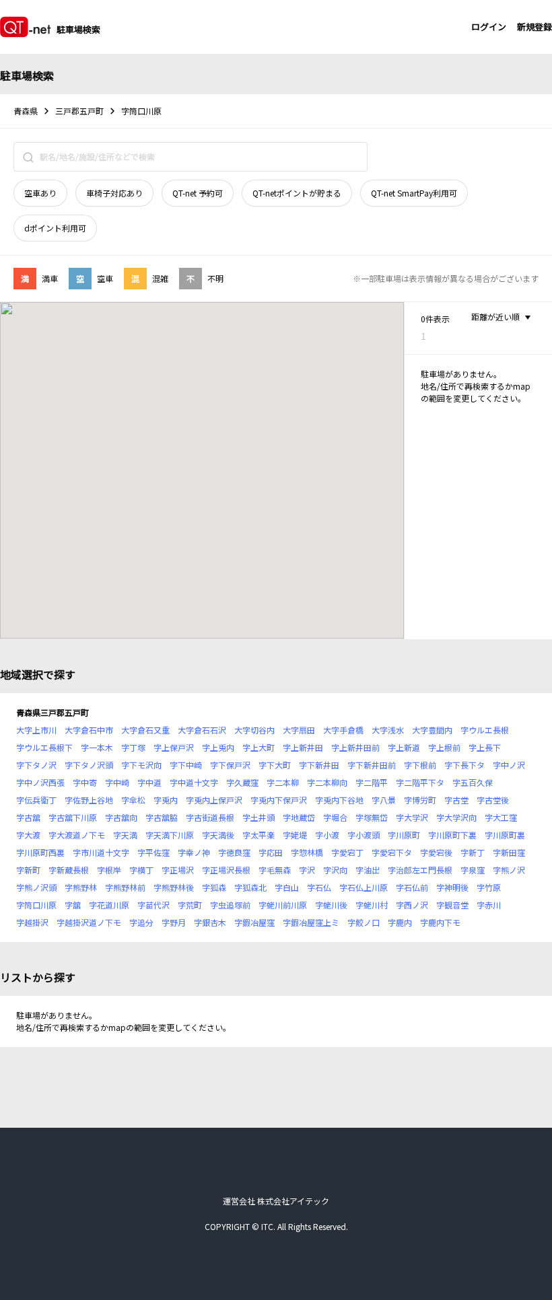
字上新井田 (303, 747)
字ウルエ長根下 (44, 747)
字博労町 (420, 799)
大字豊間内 (432, 729)
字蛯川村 (371, 904)
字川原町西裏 (40, 852)
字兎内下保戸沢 (278, 799)
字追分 (141, 922)
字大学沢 (412, 817)
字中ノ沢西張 (40, 782)
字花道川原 (109, 904)
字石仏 (319, 887)
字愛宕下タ (392, 852)
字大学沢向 (456, 817)
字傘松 (133, 799)
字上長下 (485, 747)
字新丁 (472, 852)
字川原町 (404, 834)
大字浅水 (388, 729)
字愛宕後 (436, 852)
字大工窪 (501, 817)
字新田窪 (509, 852)
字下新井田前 (371, 764)
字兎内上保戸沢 (214, 799)
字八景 (384, 799)
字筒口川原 (36, 904)
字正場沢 (178, 869)
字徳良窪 (234, 852)
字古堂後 (493, 799)
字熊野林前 (125, 887)
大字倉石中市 (89, 729)
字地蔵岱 (299, 817)
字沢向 (335, 869)
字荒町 (190, 904)
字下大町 (274, 764)
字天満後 (218, 834)
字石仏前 (412, 887)
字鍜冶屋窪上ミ (311, 922)
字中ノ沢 (509, 764)
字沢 (307, 869)
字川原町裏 (505, 834)
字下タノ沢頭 (89, 764)
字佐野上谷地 (89, 799)
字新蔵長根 (68, 869)
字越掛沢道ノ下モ (89, 922)
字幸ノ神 (194, 852)
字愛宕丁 (347, 852)
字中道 (149, 782)
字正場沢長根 (226, 869)
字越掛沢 (32, 922)
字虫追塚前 (230, 904)
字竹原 (489, 887)
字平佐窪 (153, 852)
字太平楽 (258, 834)
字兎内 (165, 799)
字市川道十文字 (101, 852)
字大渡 (28, 834)
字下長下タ (464, 764)
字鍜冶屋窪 (254, 922)
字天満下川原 (169, 834)
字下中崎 (186, 764)
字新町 (28, 869)
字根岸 (109, 869)
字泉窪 (472, 869)
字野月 (174, 922)
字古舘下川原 (72, 817)
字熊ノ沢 (509, 869)
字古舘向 (121, 817)
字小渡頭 (363, 834)
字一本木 (97, 747)
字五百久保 (472, 782)
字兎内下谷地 (339, 799)
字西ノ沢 (412, 904)
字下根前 (420, 764)
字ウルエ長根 (484, 729)
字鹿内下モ (440, 922)
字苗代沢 (153, 904)
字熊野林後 (173, 887)
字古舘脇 (161, 817)
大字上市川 (36, 729)
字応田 (270, 852)
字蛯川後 (331, 904)
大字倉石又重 (145, 729)
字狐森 (214, 887)
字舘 (73, 904)
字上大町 (258, 747)
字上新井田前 (355, 747)
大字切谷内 (254, 729)
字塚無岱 (371, 817)
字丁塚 (133, 747)
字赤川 (489, 904)
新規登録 (534, 26)
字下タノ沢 (36, 764)
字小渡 (327, 834)
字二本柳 (283, 782)
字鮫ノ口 (363, 922)
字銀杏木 (210, 922)
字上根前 (444, 747)
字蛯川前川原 (282, 904)
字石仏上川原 (363, 887)
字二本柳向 (327, 782)
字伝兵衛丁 (36, 799)
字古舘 (28, 817)
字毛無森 (274, 869)
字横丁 (141, 869)
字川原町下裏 (452, 834)
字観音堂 (452, 904)
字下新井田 (319, 764)
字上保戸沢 (173, 747)
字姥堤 (295, 834)
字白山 (287, 887)
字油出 (367, 869)
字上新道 (404, 747)
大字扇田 (299, 729)
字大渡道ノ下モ (76, 834)
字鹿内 (400, 922)
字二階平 (371, 782)
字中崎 (117, 782)
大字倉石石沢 (202, 729)
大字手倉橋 (343, 729)
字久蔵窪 (242, 782)
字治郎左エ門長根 (420, 869)
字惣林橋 (307, 852)
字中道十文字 (194, 782)
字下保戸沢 (230, 764)
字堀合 (335, 817)
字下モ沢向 (141, 764)
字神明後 (452, 887)
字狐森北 (250, 887)
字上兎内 (218, 747)
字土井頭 (258, 817)
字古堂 (456, 799)
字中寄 (85, 782)
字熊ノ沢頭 (36, 887)
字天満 (125, 834)
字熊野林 (81, 887)
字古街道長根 (210, 817)
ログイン (488, 26)
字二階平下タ (420, 782)
